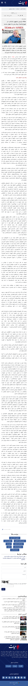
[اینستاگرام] (12, 677)
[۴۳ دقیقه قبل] (23, 633)
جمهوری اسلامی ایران (15, 538)
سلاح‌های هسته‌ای (18, 547)
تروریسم (8, 544)
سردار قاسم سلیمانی (18, 544)
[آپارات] (24, 677)
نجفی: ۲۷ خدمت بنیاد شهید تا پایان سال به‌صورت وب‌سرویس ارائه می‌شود (13, 605)
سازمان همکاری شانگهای (20, 541)
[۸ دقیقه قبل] (23, 618)
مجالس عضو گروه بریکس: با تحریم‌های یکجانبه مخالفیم (14, 558)
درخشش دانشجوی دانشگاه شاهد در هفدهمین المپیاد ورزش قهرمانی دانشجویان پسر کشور (12, 638)
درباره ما (14, 666)
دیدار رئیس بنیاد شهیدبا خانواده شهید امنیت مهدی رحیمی (14, 602)
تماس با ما (8, 666)
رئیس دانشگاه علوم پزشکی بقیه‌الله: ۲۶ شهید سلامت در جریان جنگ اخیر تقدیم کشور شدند (14, 610)
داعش (9, 547)
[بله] (18, 677)
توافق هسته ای (8, 541)
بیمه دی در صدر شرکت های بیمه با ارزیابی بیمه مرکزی (12, 632)
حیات (13, 57)
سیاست (17, 9)
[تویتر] (6, 677)
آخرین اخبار (22, 614)
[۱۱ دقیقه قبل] (23, 623)
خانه (20, 666)
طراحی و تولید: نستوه (13, 682)
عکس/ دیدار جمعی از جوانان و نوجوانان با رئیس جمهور (14, 599)
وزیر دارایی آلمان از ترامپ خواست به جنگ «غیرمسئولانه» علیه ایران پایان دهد (11, 617)
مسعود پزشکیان (15, 550)
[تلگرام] (15, 677)
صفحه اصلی (23, 9)
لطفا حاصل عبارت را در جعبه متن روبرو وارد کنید (17, 583)
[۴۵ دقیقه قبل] (23, 638)
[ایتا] (21, 677)
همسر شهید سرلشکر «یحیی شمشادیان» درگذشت (14, 608)
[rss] (9, 677)
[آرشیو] (3, 677)
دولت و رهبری (12, 9)
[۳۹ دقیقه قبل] (23, 628)
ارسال (3, 589)
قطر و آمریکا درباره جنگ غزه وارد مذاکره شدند (14, 556)
